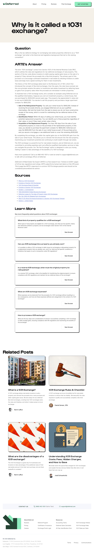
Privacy (76, 542)
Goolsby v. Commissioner (26, 189)
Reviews (54, 4)
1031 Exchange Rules (82, 525)
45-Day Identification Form (64, 528)
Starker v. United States (26, 201)
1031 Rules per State (82, 528)
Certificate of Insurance (45, 525)
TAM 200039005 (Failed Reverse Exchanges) (32, 192)
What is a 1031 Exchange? (26, 181)
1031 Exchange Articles (83, 522)
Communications (86, 542)
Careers (26, 528)
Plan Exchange (66, 4)
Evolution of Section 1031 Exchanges (30, 183)
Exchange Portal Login (44, 528)
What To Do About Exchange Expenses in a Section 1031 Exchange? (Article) (42, 198)
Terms (69, 542)
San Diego (6, 546)
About (35, 4)
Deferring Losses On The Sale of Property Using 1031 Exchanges (38, 194)
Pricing (43, 4)
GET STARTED (83, 4)
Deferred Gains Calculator (63, 525)
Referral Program (43, 522)
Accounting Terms (61, 522)
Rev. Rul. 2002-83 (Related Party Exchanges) (32, 196)
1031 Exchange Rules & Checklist (28, 185)
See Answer (69, 232)
